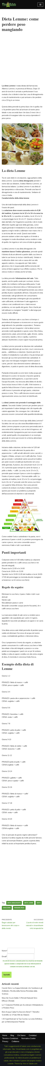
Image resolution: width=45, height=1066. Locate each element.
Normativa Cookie (28, 1038)
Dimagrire (7, 907)
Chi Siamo (21, 1035)
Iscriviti (7, 975)
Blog (12, 1035)
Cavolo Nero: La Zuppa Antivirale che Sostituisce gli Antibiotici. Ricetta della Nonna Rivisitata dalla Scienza (22, 991)
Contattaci (33, 1035)
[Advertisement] (22, 61)
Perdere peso (19, 907)
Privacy (5, 1041)
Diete (39, 903)
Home (4, 1035)
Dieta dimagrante (14, 903)
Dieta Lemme (28, 903)
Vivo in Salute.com (30, 1064)
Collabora (15, 1041)
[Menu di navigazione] (40, 5)
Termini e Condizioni (10, 1038)
